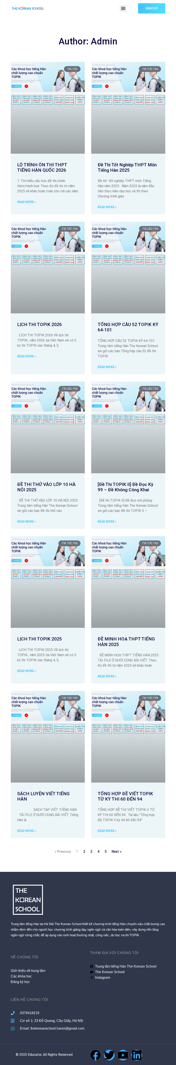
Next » (116, 852)
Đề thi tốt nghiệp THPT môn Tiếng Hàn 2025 (127, 167)
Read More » (26, 202)
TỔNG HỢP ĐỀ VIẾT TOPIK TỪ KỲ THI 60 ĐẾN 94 (125, 796)
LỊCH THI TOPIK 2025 (39, 639)
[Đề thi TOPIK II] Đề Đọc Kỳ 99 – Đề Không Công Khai (125, 487)
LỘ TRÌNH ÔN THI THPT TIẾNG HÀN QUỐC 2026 (42, 167)
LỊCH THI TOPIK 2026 (39, 324)
